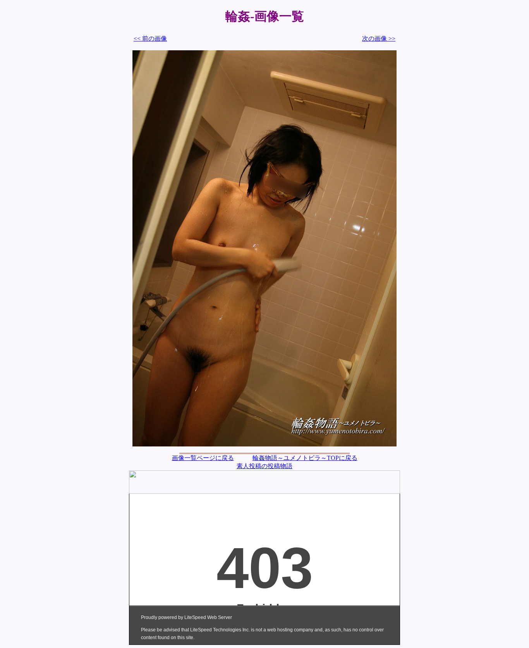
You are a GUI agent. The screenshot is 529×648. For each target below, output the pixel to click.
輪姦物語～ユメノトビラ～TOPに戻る (304, 458)
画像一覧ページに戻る (203, 458)
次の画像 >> (378, 38)
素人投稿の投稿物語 (264, 466)
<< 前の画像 (150, 38)
